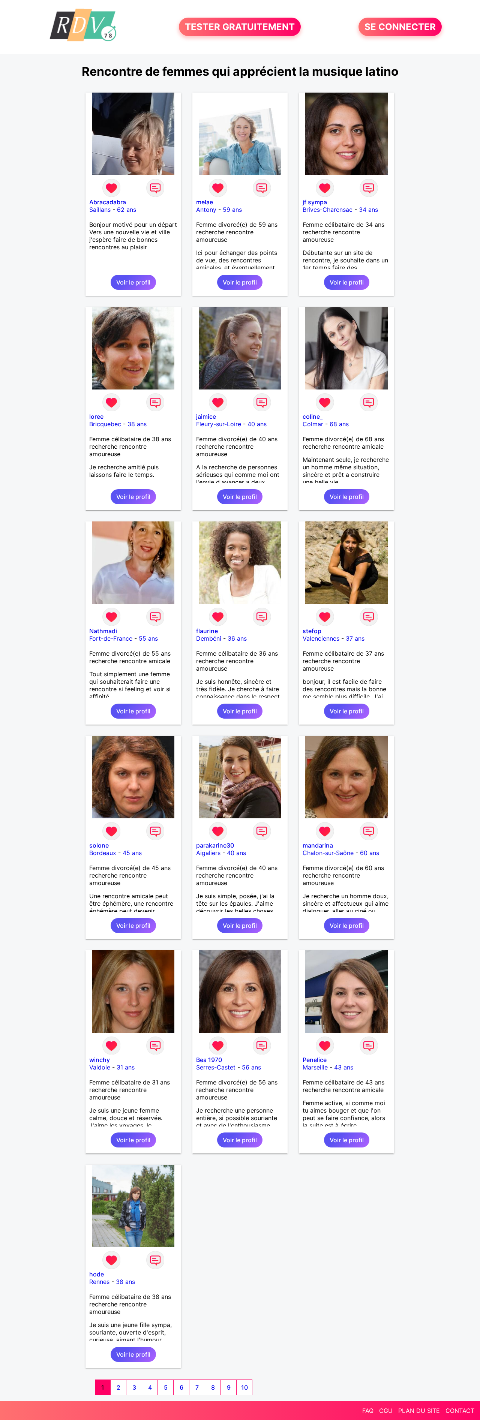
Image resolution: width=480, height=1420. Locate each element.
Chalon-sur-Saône (328, 853)
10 (244, 1387)
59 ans (232, 209)
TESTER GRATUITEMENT (240, 26)
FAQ (368, 1410)
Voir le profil (133, 282)
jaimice (206, 416)
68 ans (339, 424)
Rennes (99, 1281)
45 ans (132, 853)
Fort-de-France (110, 638)
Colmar (313, 424)
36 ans (237, 638)
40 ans (257, 424)
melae (204, 202)
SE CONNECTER (400, 26)
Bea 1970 (209, 1060)
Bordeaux (102, 853)
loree (96, 416)
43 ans (343, 1067)
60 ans (369, 853)
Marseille (315, 1067)
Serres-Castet (216, 1067)
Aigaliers (208, 853)
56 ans (251, 1067)
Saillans (100, 209)
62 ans (126, 209)
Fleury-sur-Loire (218, 424)
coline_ (312, 416)
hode (96, 1274)
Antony (206, 209)
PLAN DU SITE (419, 1410)
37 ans (355, 638)
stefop (312, 631)
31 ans (126, 1067)
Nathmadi (103, 631)
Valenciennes (321, 638)
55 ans (148, 638)
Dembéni (208, 638)
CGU (386, 1410)
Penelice (315, 1060)
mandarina (318, 845)
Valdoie (99, 1067)
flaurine (207, 631)
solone (99, 845)
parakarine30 (215, 845)
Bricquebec (105, 424)
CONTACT (460, 1410)
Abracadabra (107, 202)
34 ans (368, 209)
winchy (99, 1060)
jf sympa (315, 202)
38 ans (137, 424)
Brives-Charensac (327, 209)
